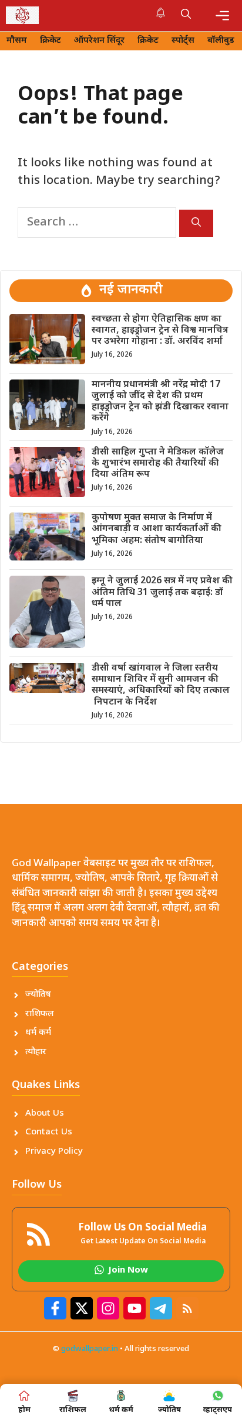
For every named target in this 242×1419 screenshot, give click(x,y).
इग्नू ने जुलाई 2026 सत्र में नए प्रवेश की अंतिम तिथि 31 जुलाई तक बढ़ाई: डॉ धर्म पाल (162, 592)
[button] (186, 15)
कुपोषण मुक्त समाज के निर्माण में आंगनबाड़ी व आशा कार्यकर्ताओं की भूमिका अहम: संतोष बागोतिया (156, 529)
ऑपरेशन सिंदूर (99, 40)
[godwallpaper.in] (22, 15)
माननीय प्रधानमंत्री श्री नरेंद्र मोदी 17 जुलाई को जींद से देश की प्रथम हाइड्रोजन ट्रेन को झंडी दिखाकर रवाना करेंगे (160, 402)
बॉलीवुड (220, 40)
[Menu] (222, 15)
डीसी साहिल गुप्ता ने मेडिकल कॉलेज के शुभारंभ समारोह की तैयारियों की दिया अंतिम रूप (158, 463)
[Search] (196, 223)
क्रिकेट (50, 40)
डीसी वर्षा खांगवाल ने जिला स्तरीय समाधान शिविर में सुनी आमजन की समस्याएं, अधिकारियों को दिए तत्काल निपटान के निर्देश (161, 685)
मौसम (16, 40)
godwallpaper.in (89, 1349)
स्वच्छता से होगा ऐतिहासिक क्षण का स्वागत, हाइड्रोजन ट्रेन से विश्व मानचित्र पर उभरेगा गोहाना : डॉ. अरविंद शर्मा (160, 330)
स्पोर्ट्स (183, 40)
